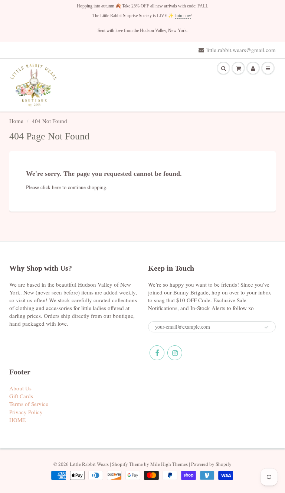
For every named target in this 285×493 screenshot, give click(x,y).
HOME (17, 419)
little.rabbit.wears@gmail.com (241, 50)
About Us (20, 388)
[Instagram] (174, 352)
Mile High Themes (169, 464)
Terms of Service (28, 403)
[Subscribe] (266, 327)
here (56, 187)
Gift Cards (21, 396)
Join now (183, 15)
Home (16, 121)
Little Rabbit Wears (89, 464)
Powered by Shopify (211, 464)
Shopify (120, 464)
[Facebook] (157, 352)
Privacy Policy (26, 412)
